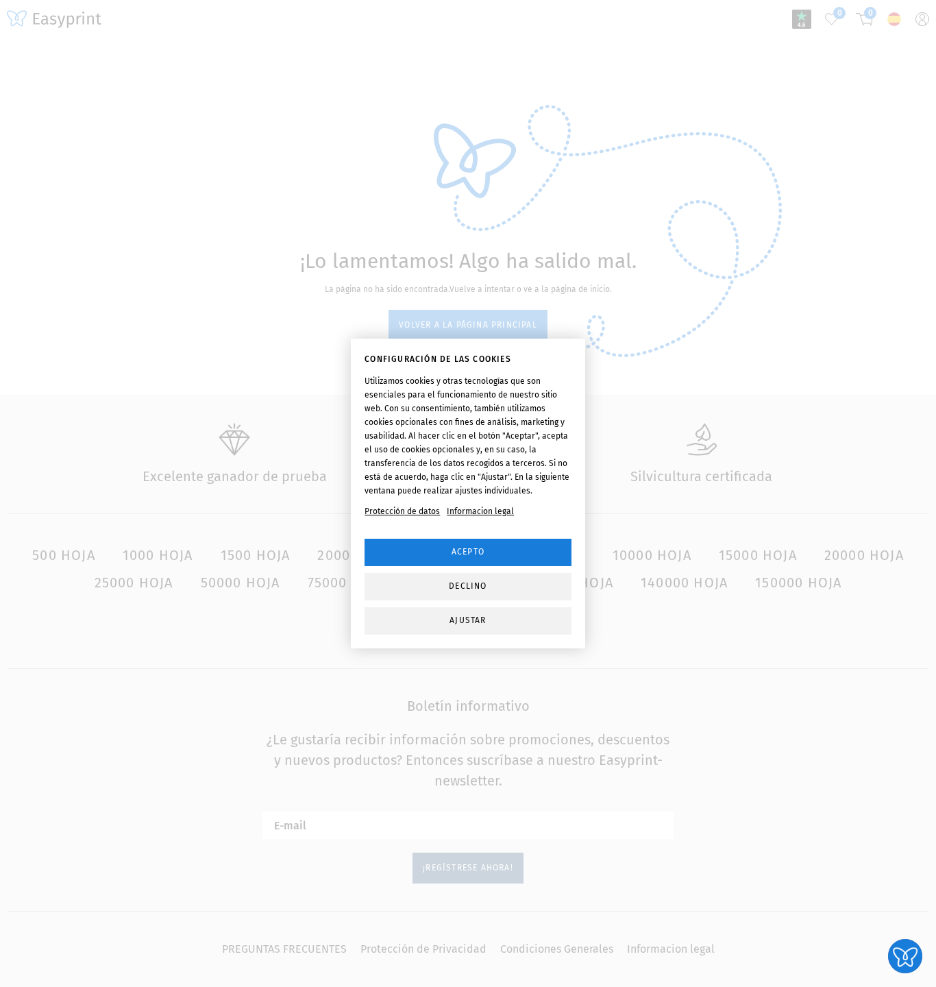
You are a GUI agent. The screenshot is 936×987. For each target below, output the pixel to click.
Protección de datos (402, 511)
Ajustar (467, 620)
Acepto (468, 552)
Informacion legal (480, 511)
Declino (468, 586)
